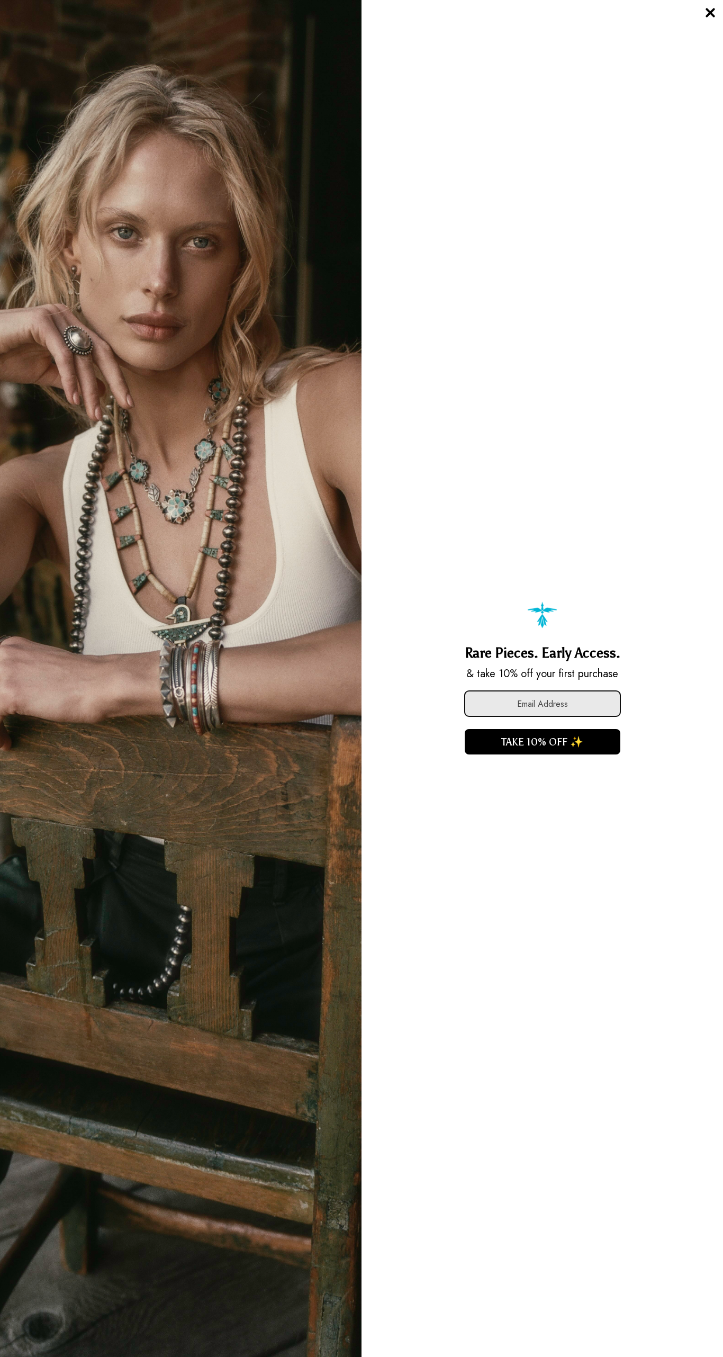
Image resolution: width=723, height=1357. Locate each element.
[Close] (710, 12)
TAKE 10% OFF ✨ (542, 741)
